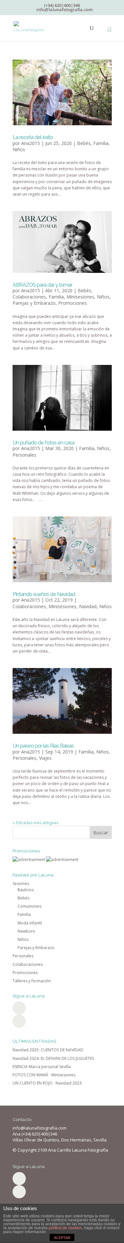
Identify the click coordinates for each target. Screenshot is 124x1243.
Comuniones (29, 906)
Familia (100, 143)
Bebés (84, 143)
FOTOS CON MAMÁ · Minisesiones (44, 1075)
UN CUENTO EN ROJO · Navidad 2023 (47, 1083)
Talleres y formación (32, 981)
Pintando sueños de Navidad (44, 594)
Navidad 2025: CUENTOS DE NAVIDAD (48, 1050)
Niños (19, 149)
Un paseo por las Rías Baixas (43, 746)
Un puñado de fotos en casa (43, 443)
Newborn (26, 931)
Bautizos (26, 890)
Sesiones (21, 883)
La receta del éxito (33, 137)
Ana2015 (30, 143)
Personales (24, 455)
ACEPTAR (62, 1238)
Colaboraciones (29, 297)
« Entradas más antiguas (35, 822)
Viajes (45, 758)
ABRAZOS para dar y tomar (42, 285)
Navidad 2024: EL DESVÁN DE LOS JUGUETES (53, 1058)
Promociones (72, 303)
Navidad (88, 606)
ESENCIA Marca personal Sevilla (42, 1066)
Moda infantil (30, 923)
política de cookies (65, 1228)
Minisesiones (80, 297)
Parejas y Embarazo (34, 303)
